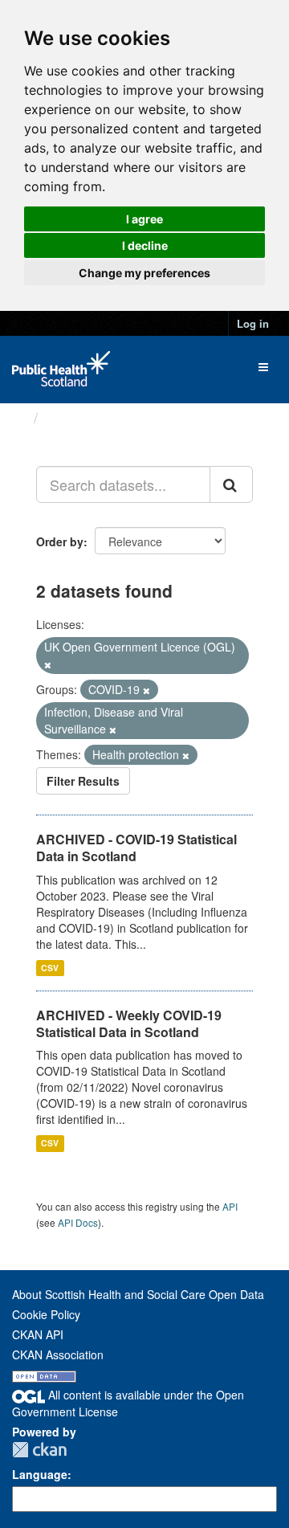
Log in (253, 323)
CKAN (39, 1449)
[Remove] (47, 664)
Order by (59, 541)
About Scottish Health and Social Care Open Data (138, 1294)
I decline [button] (145, 245)
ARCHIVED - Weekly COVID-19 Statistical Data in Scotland (129, 1023)
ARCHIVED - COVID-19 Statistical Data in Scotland (136, 847)
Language (39, 1474)
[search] (231, 484)
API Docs (78, 1222)
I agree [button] (144, 219)
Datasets (76, 417)
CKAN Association (58, 1354)
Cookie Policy (46, 1314)
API (230, 1206)
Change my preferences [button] (144, 273)
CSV (50, 968)
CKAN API (37, 1334)
